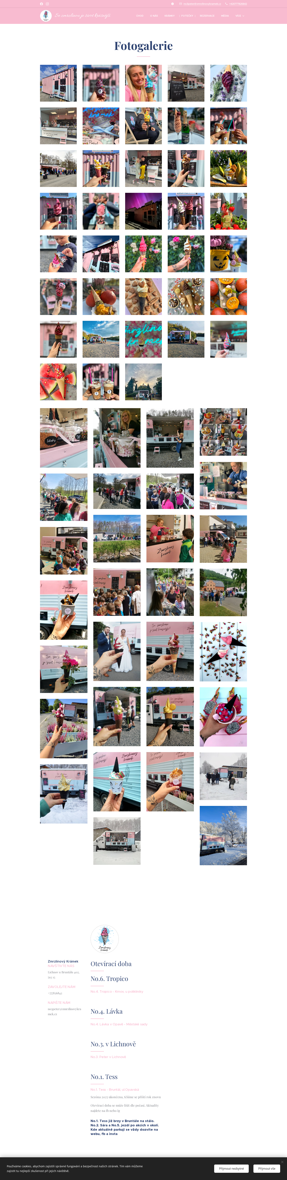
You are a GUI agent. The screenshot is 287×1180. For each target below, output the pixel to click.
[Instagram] (47, 4)
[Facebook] (41, 4)
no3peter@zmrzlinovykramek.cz (202, 3)
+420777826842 (238, 3)
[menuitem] (140, 16)
